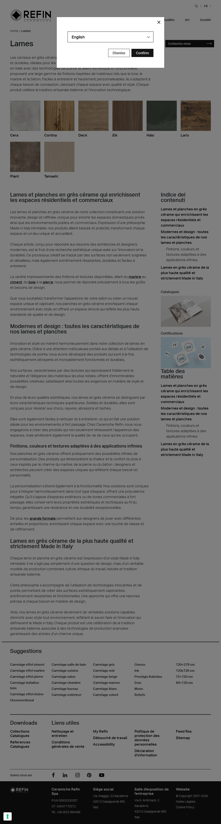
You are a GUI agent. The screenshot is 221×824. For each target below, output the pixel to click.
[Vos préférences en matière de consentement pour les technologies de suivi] (7, 816)
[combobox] (110, 37)
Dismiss (119, 53)
